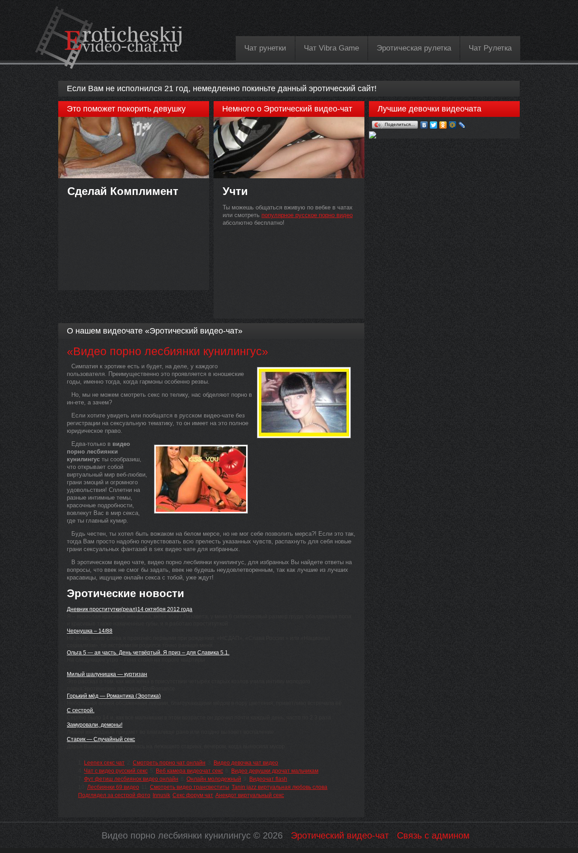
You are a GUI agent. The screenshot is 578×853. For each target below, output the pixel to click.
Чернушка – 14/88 (89, 631)
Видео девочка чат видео (246, 763)
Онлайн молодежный (213, 779)
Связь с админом (433, 835)
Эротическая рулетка (414, 48)
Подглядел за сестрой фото (114, 795)
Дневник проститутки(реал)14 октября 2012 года (129, 609)
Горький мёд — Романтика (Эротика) (114, 696)
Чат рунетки (265, 48)
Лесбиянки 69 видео (113, 787)
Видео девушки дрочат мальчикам (274, 771)
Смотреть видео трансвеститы (189, 787)
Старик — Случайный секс (101, 739)
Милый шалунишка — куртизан (107, 674)
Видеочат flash (268, 779)
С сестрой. (80, 710)
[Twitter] (433, 125)
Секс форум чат (192, 795)
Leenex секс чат (104, 763)
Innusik (161, 795)
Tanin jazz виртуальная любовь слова (279, 787)
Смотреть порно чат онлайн (169, 763)
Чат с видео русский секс (116, 771)
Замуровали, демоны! (94, 725)
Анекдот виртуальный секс (249, 795)
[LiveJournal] (462, 125)
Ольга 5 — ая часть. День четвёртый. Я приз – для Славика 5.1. (148, 652)
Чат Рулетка (490, 48)
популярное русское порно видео (307, 215)
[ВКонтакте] (424, 125)
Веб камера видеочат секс (189, 771)
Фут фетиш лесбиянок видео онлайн (131, 779)
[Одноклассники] (443, 125)
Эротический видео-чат (340, 835)
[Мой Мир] (452, 125)
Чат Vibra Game (331, 48)
